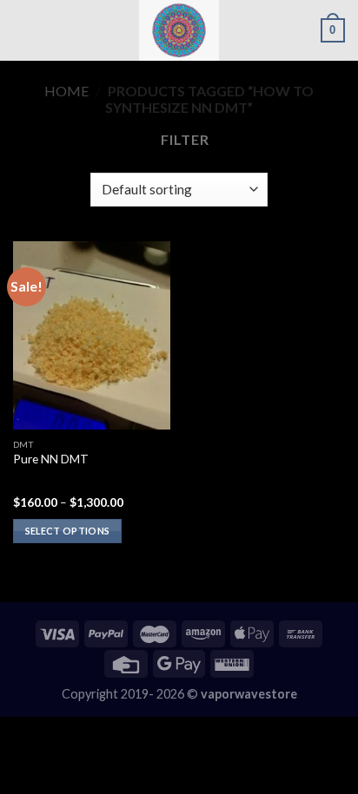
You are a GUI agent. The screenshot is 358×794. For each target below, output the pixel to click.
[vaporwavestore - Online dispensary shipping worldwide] (179, 30)
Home (66, 90)
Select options (67, 530)
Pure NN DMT (51, 459)
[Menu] (23, 30)
